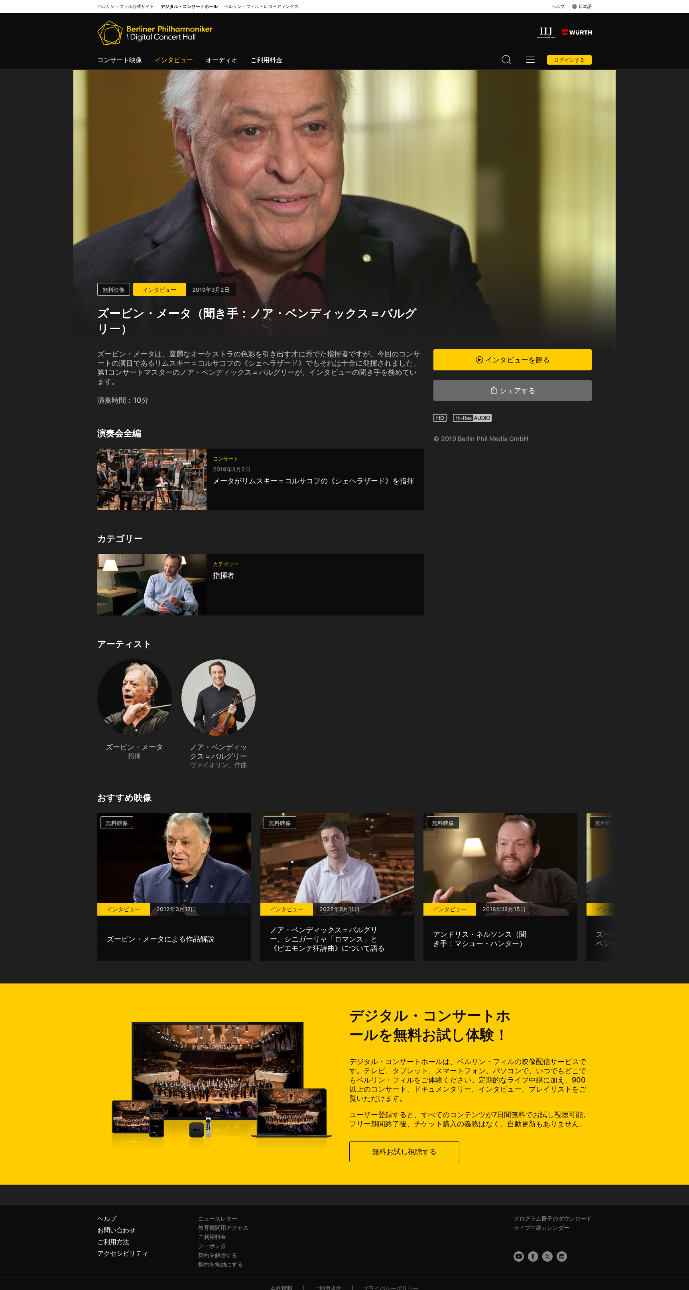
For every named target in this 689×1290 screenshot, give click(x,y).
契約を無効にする (220, 1264)
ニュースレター (217, 1218)
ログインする (569, 60)
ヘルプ (558, 6)
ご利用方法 (113, 1242)
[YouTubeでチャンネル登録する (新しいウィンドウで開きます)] (519, 1256)
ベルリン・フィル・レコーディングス (261, 6)
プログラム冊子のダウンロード (553, 1218)
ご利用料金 (266, 60)
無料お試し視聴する (404, 1152)
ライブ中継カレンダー (541, 1227)
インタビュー (174, 60)
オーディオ (222, 60)
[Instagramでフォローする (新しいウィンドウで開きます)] (562, 1256)
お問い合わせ (116, 1230)
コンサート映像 (119, 60)
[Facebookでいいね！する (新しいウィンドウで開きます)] (533, 1256)
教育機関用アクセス (223, 1227)
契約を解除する (217, 1255)
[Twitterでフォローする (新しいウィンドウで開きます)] (547, 1256)
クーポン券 (212, 1246)
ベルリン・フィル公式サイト (125, 6)
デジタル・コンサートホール (189, 6)
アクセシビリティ (122, 1253)
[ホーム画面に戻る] (155, 32)
